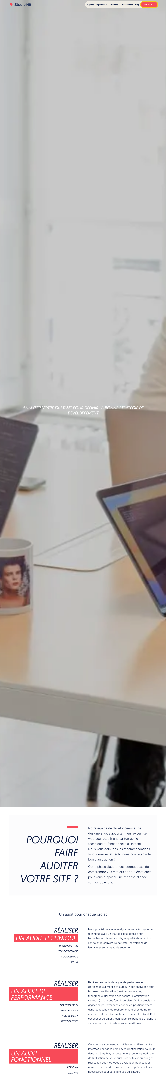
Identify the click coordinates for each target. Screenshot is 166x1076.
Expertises (100, 5)
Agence (90, 5)
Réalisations (127, 5)
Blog (137, 5)
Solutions (114, 5)
